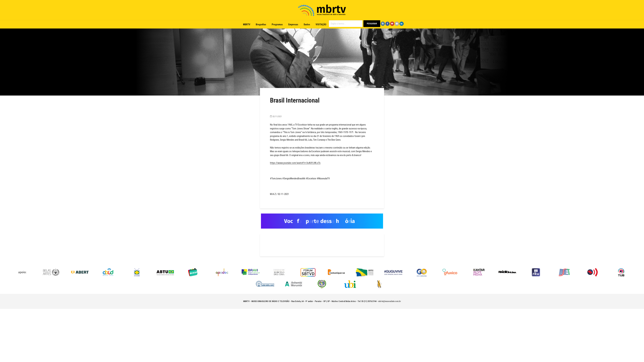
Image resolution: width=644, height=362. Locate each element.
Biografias (261, 24)
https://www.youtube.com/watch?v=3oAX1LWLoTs (295, 162)
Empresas (293, 24)
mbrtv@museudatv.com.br (389, 301)
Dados (307, 24)
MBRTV (246, 24)
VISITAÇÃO (321, 24)
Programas (277, 24)
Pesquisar (372, 23)
